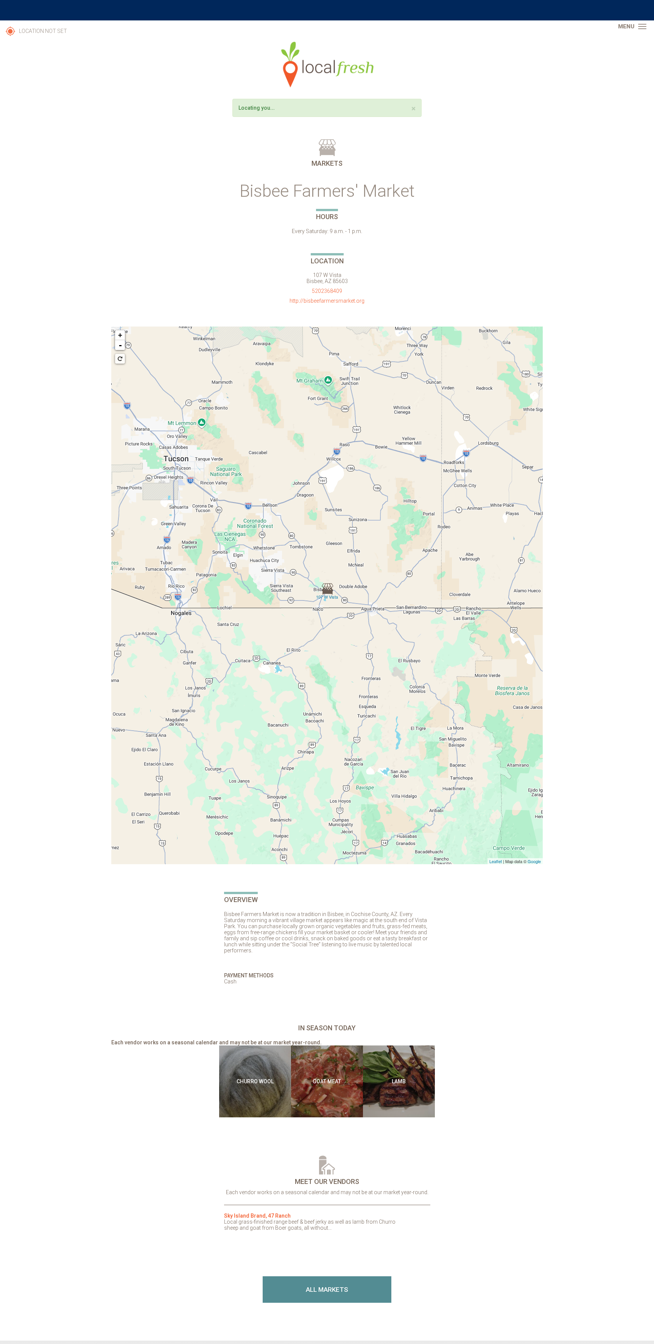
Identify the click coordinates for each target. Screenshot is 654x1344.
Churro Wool (255, 1081)
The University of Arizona (327, 10)
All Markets (327, 1289)
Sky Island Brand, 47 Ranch (257, 1216)
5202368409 (327, 291)
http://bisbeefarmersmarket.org (327, 301)
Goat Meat (327, 1081)
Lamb (399, 1081)
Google (534, 861)
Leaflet (495, 861)
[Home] (327, 64)
